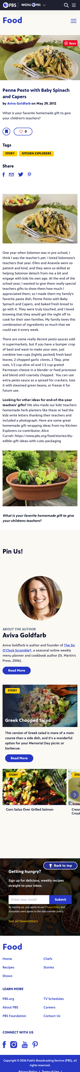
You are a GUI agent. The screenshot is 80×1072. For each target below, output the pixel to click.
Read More (16, 670)
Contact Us (52, 1016)
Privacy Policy (52, 907)
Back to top (63, 865)
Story (10, 153)
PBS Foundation (14, 1016)
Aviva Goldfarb (19, 103)
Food (12, 21)
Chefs (48, 959)
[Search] (66, 5)
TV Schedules (54, 999)
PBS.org (8, 999)
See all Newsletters (23, 921)
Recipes (8, 967)
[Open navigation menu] (74, 5)
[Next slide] (74, 795)
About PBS (10, 1007)
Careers (49, 1007)
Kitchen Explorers (36, 153)
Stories (49, 967)
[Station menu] (44, 5)
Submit (60, 899)
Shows (7, 976)
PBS (9, 5)
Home (7, 959)
